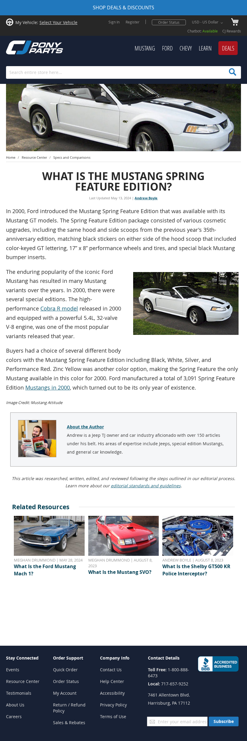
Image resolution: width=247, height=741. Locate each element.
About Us (15, 705)
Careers (14, 716)
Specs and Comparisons (71, 157)
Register (132, 22)
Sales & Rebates (69, 722)
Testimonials (18, 693)
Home (10, 157)
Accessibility (112, 693)
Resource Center (34, 157)
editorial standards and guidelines (146, 485)
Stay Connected (22, 658)
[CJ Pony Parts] (21, 47)
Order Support (68, 658)
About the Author (85, 427)
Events (12, 669)
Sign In (114, 22)
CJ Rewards (231, 31)
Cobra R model (59, 308)
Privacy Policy (113, 705)
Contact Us (111, 669)
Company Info (115, 658)
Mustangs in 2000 (47, 387)
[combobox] (123, 72)
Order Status (169, 22)
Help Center (112, 681)
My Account (65, 693)
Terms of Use (113, 716)
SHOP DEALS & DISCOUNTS (123, 7)
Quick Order (65, 669)
